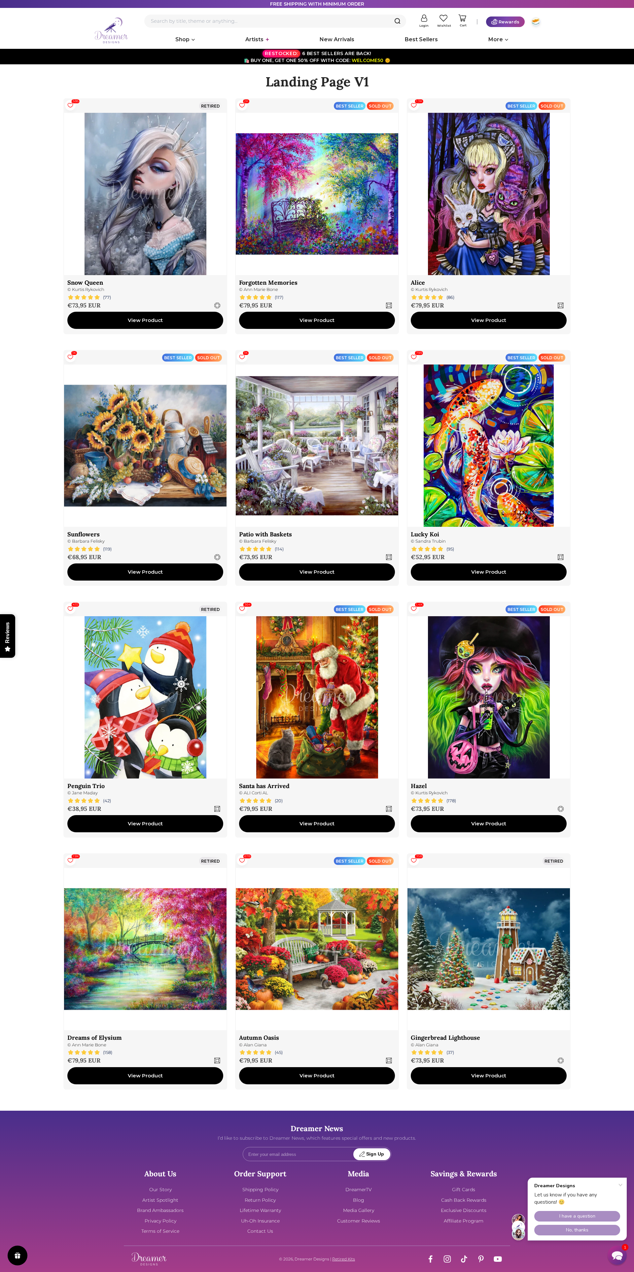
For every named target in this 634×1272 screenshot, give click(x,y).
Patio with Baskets (265, 534)
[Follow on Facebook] (430, 1259)
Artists (254, 39)
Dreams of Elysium (94, 1037)
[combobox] (275, 21)
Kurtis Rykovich (88, 289)
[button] (617, 1255)
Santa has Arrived (264, 786)
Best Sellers (421, 39)
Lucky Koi (425, 534)
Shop (182, 39)
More (495, 39)
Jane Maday (85, 792)
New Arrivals (337, 39)
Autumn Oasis (259, 1037)
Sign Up (375, 1154)
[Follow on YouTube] (497, 1259)
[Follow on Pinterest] (480, 1259)
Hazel (419, 786)
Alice (418, 282)
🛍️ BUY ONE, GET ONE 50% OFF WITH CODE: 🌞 (317, 56)
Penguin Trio (86, 786)
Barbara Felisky (88, 541)
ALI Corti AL (256, 792)
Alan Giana (255, 1044)
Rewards (509, 21)
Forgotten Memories (268, 282)
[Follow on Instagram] (447, 1259)
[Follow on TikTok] (464, 1259)
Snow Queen (85, 282)
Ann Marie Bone (261, 289)
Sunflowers (83, 534)
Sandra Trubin (430, 541)
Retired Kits (343, 1258)
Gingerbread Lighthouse (445, 1037)
